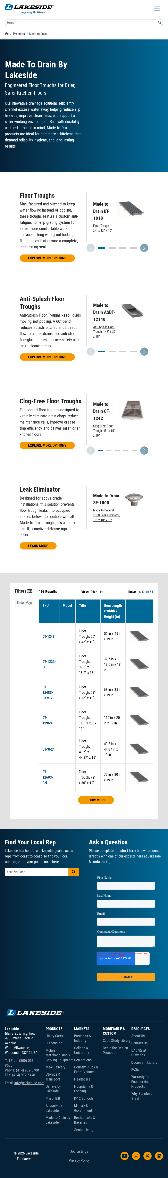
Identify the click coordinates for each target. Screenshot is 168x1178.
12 (143, 592)
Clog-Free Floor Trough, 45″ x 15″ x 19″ (104, 430)
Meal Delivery (55, 1067)
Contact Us (139, 1043)
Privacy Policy (79, 1160)
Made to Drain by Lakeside (58, 1119)
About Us (138, 1036)
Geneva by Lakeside (53, 1088)
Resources (140, 1029)
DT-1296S (47, 720)
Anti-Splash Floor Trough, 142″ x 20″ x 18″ (105, 331)
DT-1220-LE (49, 664)
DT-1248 (48, 636)
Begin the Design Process (115, 1050)
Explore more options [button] (47, 258)
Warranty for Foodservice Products (140, 1081)
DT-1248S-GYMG (47, 692)
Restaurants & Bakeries (84, 1119)
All (151, 592)
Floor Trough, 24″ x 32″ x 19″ (102, 228)
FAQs (135, 1069)
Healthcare (82, 1079)
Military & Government (83, 1107)
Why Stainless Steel (141, 1095)
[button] (144, 248)
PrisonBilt (53, 1098)
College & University (81, 1050)
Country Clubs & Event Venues (86, 1069)
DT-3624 (48, 749)
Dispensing (54, 1043)
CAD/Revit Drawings (138, 1052)
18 (147, 592)
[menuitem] (60, 1080)
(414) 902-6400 (27, 1070)
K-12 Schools (84, 1098)
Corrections (83, 1060)
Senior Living (83, 1130)
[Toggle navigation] (157, 8)
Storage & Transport (53, 1076)
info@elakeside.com (29, 1083)
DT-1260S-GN (47, 777)
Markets (81, 1029)
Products (19, 34)
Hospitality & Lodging (83, 1088)
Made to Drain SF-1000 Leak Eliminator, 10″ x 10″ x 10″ (106, 515)
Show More (96, 800)
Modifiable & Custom (114, 1031)
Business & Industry (82, 1038)
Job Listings (79, 1151)
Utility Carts (54, 1036)
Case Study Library (117, 1040)
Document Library (144, 1062)
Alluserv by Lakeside (54, 1107)
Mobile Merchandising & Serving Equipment (60, 1055)
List (101, 592)
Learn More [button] (38, 546)
